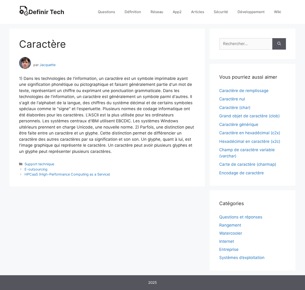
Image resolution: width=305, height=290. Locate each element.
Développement (251, 12)
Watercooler (230, 233)
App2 (177, 12)
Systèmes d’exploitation (241, 257)
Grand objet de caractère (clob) (249, 116)
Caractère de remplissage (244, 90)
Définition (133, 12)
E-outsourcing (36, 169)
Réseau (157, 12)
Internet (226, 241)
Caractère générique (238, 124)
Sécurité (221, 12)
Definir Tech (46, 12)
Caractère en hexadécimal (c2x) (249, 132)
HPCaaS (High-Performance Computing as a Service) (67, 174)
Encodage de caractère (241, 173)
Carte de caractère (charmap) (247, 164)
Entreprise (229, 249)
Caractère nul (232, 99)
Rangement (230, 225)
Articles (197, 12)
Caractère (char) (234, 107)
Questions (106, 12)
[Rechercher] (279, 44)
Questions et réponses (240, 217)
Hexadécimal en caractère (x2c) (249, 141)
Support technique (39, 164)
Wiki (277, 12)
